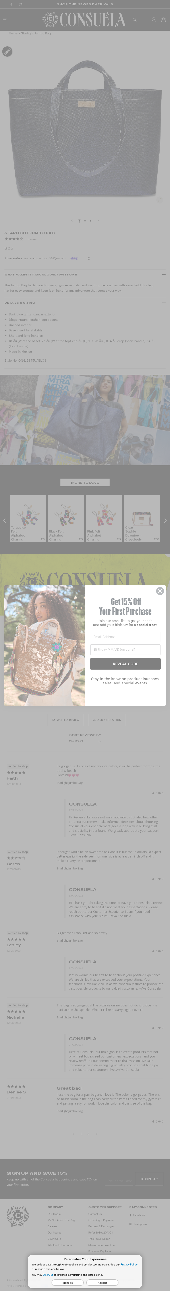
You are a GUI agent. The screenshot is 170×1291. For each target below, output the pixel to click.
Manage (67, 1282)
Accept (102, 1282)
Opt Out (48, 1274)
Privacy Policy (129, 1264)
